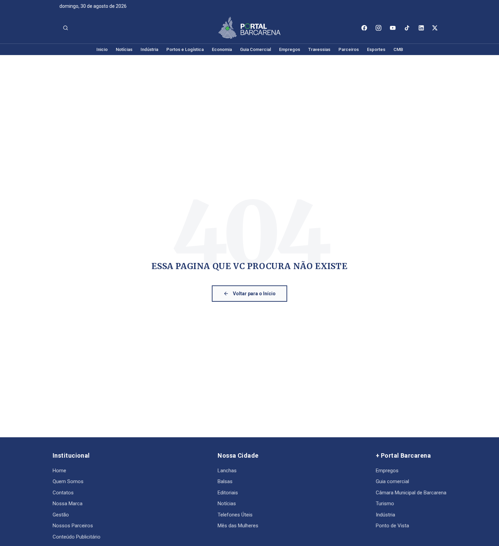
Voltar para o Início (254, 293)
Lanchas (227, 471)
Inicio (102, 49)
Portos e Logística (185, 49)
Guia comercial (392, 481)
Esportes (376, 49)
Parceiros (348, 49)
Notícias (124, 49)
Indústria (149, 49)
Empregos (289, 49)
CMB (398, 49)
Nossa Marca (67, 503)
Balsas (225, 481)
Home (59, 471)
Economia (222, 49)
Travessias (319, 49)
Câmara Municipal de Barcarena (411, 493)
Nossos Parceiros (73, 526)
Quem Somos (68, 481)
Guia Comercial (255, 49)
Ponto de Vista (392, 526)
